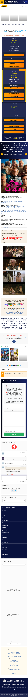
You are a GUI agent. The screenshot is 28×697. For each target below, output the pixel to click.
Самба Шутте (21, 211)
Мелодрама (5, 525)
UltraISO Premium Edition (14, 669)
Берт (23, 206)
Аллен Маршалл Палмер (16, 207)
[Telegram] (20, 365)
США (5, 200)
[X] (14, 365)
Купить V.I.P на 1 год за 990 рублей (14, 313)
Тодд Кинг (8, 207)
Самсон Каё (19, 210)
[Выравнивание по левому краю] (15, 408)
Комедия (4, 510)
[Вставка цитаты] (10, 410)
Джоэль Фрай (13, 210)
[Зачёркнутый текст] (12, 408)
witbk (6, 462)
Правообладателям (21, 687)
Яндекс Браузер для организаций (19, 337)
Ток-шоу (4, 552)
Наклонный (3, 475)
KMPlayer (14, 660)
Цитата (14, 475)
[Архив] (19, 481)
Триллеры (4, 518)
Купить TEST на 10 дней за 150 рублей (14, 312)
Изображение (10, 475)
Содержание (5, 227)
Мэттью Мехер (7, 211)
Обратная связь (6, 684)
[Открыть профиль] (3, 453)
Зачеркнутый (6, 475)
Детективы (4, 535)
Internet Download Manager (14, 653)
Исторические (5, 542)
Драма (3, 515)
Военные (4, 539)
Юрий (6, 457)
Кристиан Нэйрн (14, 211)
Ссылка (9, 475)
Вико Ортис (13, 213)
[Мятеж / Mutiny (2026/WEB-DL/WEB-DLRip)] (23, 15)
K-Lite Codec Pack (14, 665)
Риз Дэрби (7, 210)
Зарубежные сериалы (8, 154)
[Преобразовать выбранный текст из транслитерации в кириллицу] (13, 410)
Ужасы (3, 522)
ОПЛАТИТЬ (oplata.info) (14, 55)
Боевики (4, 513)
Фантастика (5, 520)
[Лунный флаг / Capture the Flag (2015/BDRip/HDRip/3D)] (5, 354)
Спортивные (5, 554)
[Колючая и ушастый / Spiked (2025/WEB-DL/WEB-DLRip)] (14, 15)
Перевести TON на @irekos (14, 66)
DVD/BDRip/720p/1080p (17, 154)
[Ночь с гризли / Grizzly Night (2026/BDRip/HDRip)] (5, 15)
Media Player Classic (14, 661)
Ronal (6, 452)
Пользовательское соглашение (18, 684)
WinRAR (14, 673)
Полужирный (2, 475)
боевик (5, 201)
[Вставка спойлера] (15, 410)
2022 (4, 198)
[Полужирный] (5, 408)
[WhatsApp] (18, 365)
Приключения (5, 532)
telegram (15, 138)
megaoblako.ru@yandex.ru (8, 139)
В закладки (5, 157)
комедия (15, 201)
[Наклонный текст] (8, 408)
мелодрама (9, 201)
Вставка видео (12, 475)
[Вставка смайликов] (22, 408)
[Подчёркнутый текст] (10, 408)
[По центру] (17, 408)
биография (3, 202)
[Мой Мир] (12, 365)
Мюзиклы (4, 549)
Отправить (14, 434)
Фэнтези (4, 527)
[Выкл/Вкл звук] (17, 481)
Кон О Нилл (7, 213)
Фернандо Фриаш (10, 206)
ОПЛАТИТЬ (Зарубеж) (14, 63)
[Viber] (16, 365)
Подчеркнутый (5, 475)
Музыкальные (5, 557)
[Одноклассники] (10, 365)
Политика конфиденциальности (9, 687)
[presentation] (22, 6)
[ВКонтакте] (8, 365)
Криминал (4, 537)
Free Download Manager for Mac (14, 656)
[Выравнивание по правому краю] (20, 408)
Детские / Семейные (7, 530)
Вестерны (4, 547)
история (8, 202)
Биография (4, 544)
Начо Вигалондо (17, 206)
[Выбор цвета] (5, 410)
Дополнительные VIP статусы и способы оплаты (14, 136)
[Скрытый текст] (8, 410)
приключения (20, 201)
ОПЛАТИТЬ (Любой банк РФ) (14, 60)
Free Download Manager (14, 652)
